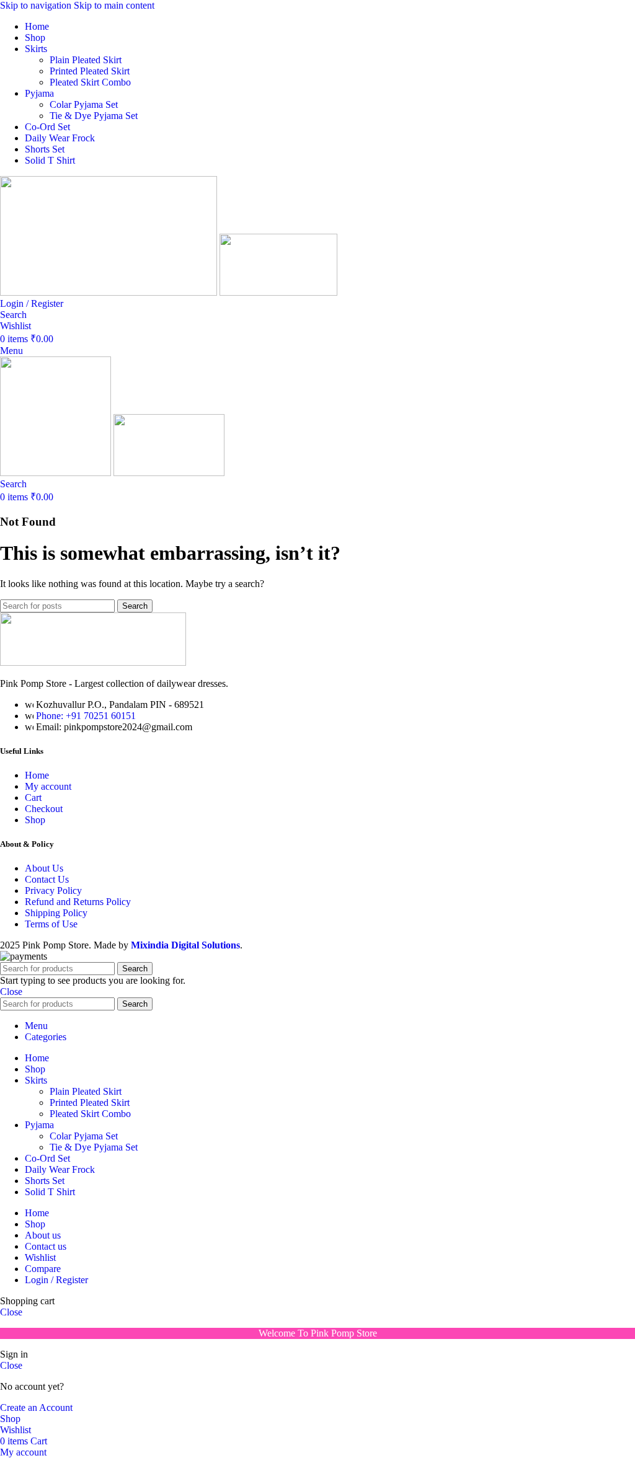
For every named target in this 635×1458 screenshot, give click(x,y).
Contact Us (47, 879)
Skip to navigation (37, 5)
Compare (43, 1268)
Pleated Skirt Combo (90, 82)
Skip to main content (114, 5)
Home (37, 775)
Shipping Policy (56, 913)
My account (48, 786)
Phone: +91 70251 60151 (86, 715)
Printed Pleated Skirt (90, 71)
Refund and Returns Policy (78, 901)
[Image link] (93, 662)
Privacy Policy (53, 890)
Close (11, 991)
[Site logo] (110, 292)
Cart (33, 797)
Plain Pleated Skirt (86, 60)
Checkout (44, 808)
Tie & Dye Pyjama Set (94, 115)
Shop (35, 820)
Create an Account (36, 1407)
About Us (44, 868)
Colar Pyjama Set (84, 104)
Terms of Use (51, 924)
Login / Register (56, 1280)
